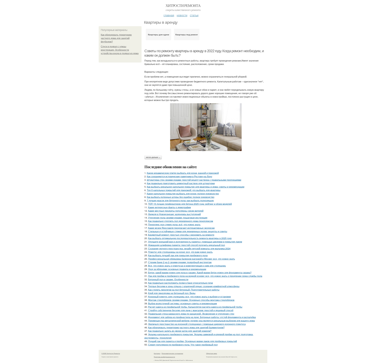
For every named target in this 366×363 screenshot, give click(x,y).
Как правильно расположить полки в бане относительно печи (180, 282)
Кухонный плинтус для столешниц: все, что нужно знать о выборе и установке (189, 296)
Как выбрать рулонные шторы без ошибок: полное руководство (180, 197)
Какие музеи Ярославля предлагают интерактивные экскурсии (181, 228)
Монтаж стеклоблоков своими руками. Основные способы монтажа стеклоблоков (191, 300)
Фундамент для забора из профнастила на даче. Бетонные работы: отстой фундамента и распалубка (202, 317)
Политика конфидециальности (164, 357)
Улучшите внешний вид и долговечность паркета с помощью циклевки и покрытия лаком (195, 241)
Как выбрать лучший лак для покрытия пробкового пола (178, 255)
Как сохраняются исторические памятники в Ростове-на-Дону (179, 176)
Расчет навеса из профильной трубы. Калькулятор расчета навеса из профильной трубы (195, 307)
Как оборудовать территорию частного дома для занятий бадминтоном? (186, 327)
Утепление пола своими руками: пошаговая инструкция (177, 217)
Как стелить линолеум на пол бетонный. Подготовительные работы (183, 289)
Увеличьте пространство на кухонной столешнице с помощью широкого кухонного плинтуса (197, 324)
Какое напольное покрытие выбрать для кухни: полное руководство (183, 193)
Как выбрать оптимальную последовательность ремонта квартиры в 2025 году (190, 238)
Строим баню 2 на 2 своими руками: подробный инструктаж (180, 262)
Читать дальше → (153, 157)
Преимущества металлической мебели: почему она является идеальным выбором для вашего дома (201, 320)
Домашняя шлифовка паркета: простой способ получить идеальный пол (186, 245)
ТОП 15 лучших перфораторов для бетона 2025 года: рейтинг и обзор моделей (190, 204)
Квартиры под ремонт (186, 34)
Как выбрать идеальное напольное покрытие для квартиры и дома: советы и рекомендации (195, 186)
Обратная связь (211, 353)
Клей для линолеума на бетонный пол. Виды (171, 293)
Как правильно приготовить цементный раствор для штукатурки (181, 183)
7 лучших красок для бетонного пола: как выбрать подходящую (180, 200)
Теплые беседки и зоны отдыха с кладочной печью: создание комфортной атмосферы (193, 286)
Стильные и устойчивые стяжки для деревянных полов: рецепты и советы (187, 231)
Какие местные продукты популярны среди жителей (175, 210)
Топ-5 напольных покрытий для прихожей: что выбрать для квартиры (183, 190)
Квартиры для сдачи (158, 34)
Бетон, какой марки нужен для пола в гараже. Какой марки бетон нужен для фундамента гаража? (199, 272)
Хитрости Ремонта (183, 5)
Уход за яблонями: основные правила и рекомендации (177, 269)
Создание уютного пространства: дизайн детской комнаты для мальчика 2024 (189, 248)
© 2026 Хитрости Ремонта (111, 353)
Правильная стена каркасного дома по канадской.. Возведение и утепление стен (191, 313)
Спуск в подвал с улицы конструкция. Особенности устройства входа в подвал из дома (120, 50)
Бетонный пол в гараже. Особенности (168, 279)
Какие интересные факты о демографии (169, 207)
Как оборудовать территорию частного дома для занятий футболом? (116, 38)
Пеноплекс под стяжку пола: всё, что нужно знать (174, 224)
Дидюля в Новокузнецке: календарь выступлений (174, 214)
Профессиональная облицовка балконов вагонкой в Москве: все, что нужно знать (191, 258)
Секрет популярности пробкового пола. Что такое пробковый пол (183, 344)
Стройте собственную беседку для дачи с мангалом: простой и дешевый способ (190, 310)
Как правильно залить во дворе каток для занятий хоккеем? (179, 331)
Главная (169, 15)
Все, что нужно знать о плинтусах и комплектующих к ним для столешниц (187, 265)
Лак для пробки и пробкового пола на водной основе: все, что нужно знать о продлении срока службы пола (205, 276)
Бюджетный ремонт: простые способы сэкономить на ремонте (181, 234)
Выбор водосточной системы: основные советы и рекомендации (182, 303)
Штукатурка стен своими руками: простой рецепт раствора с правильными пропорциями (194, 180)
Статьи (194, 15)
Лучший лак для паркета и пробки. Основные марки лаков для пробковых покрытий (192, 341)
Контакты (157, 353)
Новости (182, 15)
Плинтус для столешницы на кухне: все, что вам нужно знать (180, 252)
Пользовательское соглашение (172, 353)
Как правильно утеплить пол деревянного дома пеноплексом (180, 221)
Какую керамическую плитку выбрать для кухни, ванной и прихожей (183, 173)
